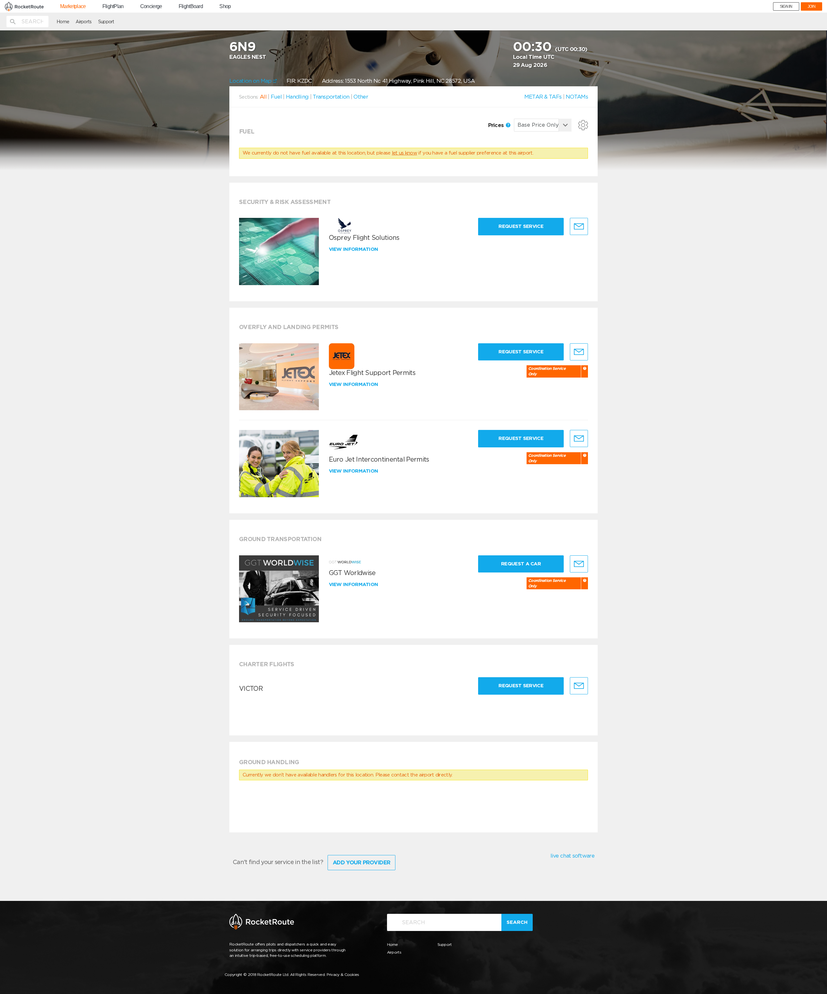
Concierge (151, 6)
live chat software (572, 855)
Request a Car (521, 564)
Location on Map (251, 81)
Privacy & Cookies (343, 974)
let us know (404, 153)
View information (354, 249)
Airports (83, 21)
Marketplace (73, 6)
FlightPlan (113, 6)
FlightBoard (191, 6)
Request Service (520, 226)
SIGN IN (786, 6)
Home (63, 21)
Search (517, 922)
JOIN (811, 6)
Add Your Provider (361, 862)
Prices (496, 125)
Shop (225, 6)
